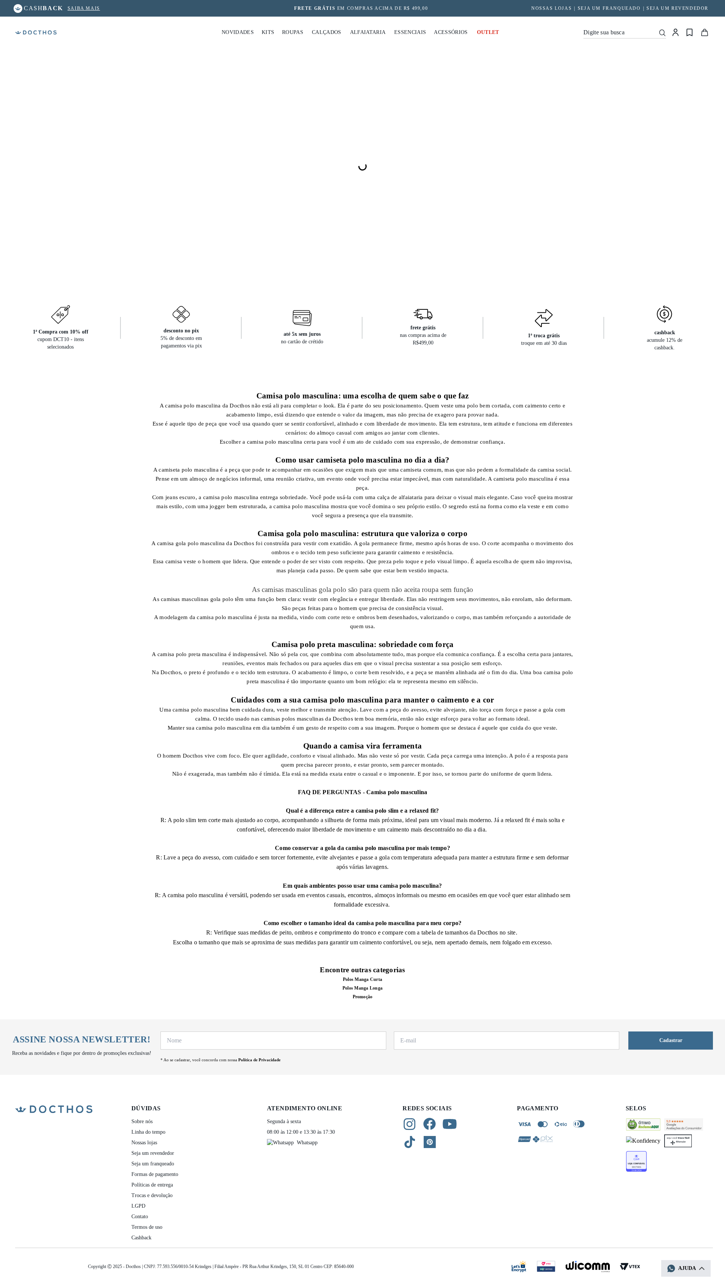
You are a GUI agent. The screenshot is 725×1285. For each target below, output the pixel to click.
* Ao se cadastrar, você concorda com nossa (220, 1060)
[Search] (662, 32)
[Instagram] (409, 1124)
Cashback (141, 1237)
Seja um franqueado (609, 8)
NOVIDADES (238, 32)
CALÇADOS (326, 32)
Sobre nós (142, 1121)
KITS (268, 32)
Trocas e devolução (152, 1195)
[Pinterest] (430, 1142)
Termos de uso (146, 1227)
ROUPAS (292, 32)
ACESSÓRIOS (450, 32)
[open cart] (705, 32)
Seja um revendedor (152, 1153)
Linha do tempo (148, 1132)
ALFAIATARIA (368, 32)
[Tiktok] (410, 1142)
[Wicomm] (588, 1266)
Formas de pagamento (154, 1174)
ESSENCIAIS (410, 32)
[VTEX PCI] (546, 1266)
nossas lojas (551, 8)
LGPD (138, 1206)
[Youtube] (450, 1124)
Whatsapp (307, 1142)
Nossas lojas (144, 1142)
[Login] (675, 32)
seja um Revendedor (677, 8)
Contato (139, 1216)
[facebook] (429, 1124)
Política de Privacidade (259, 1060)
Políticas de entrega (152, 1185)
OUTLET (488, 32)
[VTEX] (630, 1266)
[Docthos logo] (36, 32)
